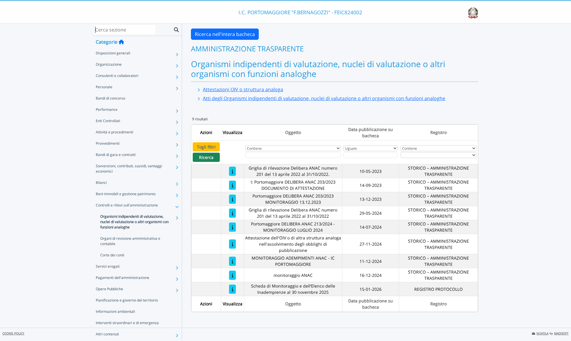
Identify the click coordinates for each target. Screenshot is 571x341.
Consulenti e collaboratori (117, 75)
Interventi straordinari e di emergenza (127, 322)
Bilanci (101, 182)
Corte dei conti (112, 255)
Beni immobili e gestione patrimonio (126, 193)
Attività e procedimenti (114, 132)
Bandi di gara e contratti (116, 154)
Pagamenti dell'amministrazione (122, 277)
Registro (438, 132)
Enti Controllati (108, 120)
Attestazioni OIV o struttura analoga (243, 89)
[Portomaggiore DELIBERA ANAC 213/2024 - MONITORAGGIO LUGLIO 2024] (232, 227)
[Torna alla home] (121, 42)
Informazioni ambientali (115, 311)
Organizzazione (109, 64)
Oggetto (293, 132)
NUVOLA (542, 333)
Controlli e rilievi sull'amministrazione (127, 205)
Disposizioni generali (113, 53)
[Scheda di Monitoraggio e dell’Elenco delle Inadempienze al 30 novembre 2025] (232, 289)
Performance (106, 109)
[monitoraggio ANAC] (232, 275)
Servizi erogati (108, 266)
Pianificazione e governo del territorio (127, 300)
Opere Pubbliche (109, 288)
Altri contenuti (107, 334)
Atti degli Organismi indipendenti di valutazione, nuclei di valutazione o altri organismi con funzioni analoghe (324, 98)
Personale (104, 86)
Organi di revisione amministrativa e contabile (130, 241)
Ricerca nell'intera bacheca (225, 34)
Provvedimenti (108, 143)
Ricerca (206, 157)
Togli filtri (206, 147)
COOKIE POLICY (13, 333)
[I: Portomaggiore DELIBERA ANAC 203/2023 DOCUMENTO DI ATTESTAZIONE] (232, 185)
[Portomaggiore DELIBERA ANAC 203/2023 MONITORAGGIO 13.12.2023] (232, 199)
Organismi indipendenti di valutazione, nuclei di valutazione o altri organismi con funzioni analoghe (134, 222)
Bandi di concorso (110, 98)
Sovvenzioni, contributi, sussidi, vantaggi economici (129, 168)
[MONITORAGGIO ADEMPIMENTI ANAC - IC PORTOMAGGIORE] (232, 261)
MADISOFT (561, 333)
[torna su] (559, 323)
